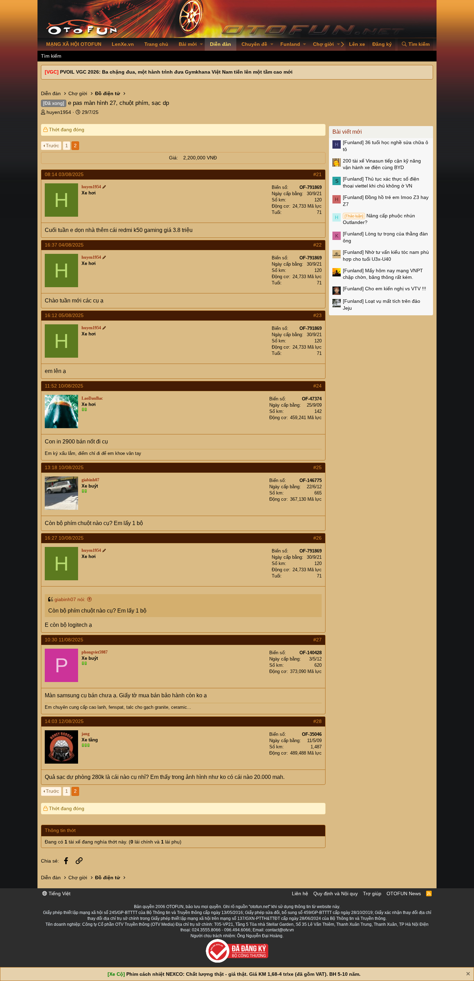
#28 (317, 721)
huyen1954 (58, 112)
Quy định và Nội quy (335, 893)
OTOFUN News (404, 893)
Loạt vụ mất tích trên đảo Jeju (381, 304)
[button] (201, 44)
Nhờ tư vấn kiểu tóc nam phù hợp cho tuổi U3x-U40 (386, 255)
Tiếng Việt (58, 893)
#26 (317, 538)
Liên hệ (300, 893)
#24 (317, 386)
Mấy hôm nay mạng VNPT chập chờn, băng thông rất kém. (383, 274)
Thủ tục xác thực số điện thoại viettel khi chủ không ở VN (381, 182)
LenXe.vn (123, 44)
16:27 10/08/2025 (64, 538)
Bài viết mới (347, 132)
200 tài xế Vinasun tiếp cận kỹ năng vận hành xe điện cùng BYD (382, 164)
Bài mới (188, 44)
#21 (317, 174)
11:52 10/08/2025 (64, 386)
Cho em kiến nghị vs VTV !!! (384, 288)
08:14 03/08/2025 (64, 174)
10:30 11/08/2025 (64, 639)
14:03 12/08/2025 (64, 721)
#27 (317, 639)
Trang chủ (156, 44)
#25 (317, 467)
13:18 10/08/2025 (64, 467)
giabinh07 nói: (69, 599)
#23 (317, 315)
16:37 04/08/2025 (64, 245)
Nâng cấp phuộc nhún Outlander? (379, 219)
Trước (52, 145)
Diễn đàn (220, 44)
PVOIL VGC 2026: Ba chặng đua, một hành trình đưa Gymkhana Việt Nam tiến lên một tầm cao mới (176, 72)
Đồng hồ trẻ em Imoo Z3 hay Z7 (386, 200)
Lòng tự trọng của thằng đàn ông (385, 237)
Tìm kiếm (51, 56)
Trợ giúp (372, 893)
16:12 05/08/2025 (64, 315)
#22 (317, 245)
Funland (290, 44)
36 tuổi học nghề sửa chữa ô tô (385, 146)
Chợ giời (323, 44)
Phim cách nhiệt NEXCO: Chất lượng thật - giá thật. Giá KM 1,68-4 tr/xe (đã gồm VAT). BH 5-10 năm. (243, 974)
